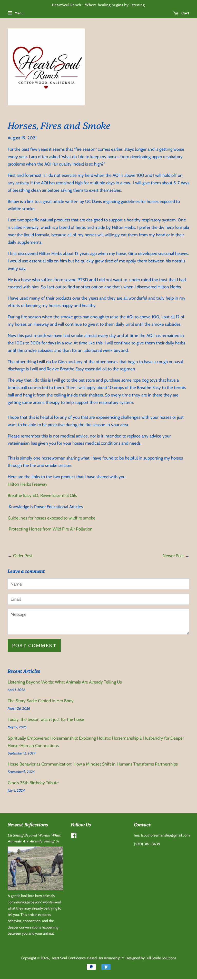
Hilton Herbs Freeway (27, 484)
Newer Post (173, 555)
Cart (184, 12)
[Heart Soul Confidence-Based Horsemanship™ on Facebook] (74, 836)
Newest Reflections (28, 824)
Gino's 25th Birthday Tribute (33, 782)
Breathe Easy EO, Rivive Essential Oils (42, 495)
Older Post (23, 555)
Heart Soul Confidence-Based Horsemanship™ (87, 958)
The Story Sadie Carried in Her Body (41, 700)
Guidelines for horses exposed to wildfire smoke (51, 518)
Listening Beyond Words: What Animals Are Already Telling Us (65, 682)
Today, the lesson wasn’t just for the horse (46, 719)
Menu (19, 13)
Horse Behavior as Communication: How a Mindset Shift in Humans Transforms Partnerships (93, 764)
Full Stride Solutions (160, 958)
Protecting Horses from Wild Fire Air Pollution (50, 529)
